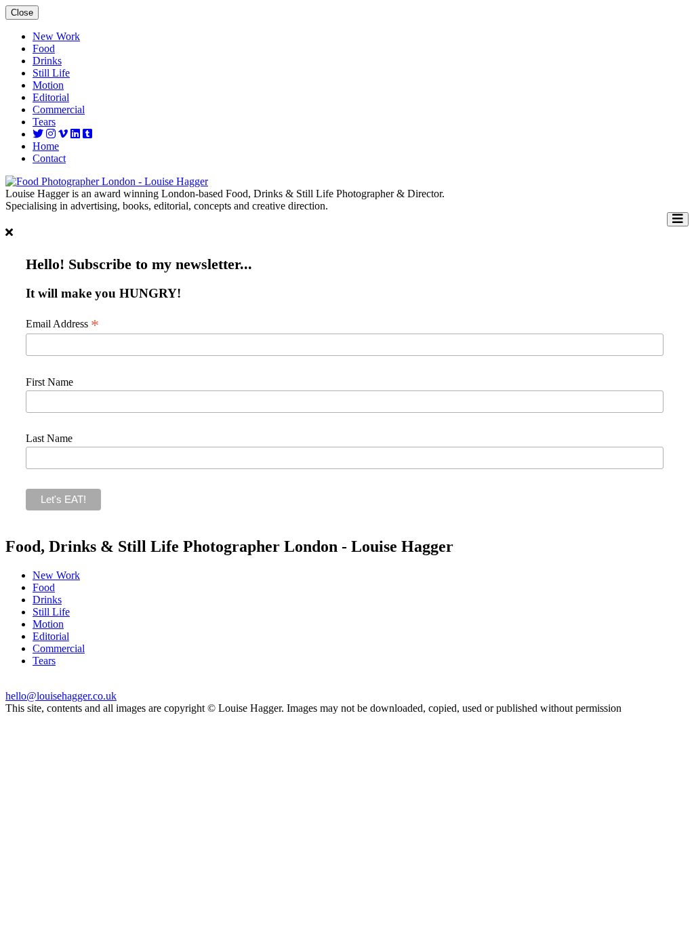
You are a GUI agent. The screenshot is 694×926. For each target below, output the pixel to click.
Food (44, 48)
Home (46, 146)
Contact (49, 158)
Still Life (51, 73)
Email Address (62, 324)
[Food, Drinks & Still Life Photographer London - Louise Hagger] (106, 181)
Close (22, 12)
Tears (44, 121)
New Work (56, 36)
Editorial (51, 97)
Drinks (47, 60)
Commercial (59, 109)
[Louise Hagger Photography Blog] (87, 134)
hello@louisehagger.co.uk (61, 696)
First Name (49, 382)
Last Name (49, 438)
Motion (48, 85)
